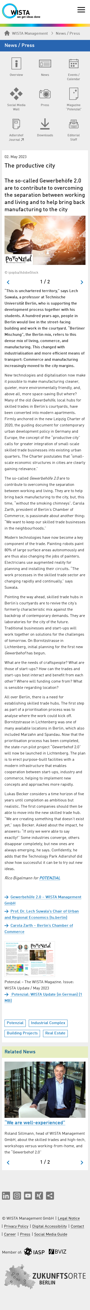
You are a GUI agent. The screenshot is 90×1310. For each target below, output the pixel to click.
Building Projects (22, 1033)
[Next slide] (82, 282)
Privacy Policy (16, 1227)
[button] (6, 1195)
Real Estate (55, 1033)
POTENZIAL (49, 878)
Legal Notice (69, 1219)
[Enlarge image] (45, 240)
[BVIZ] (57, 1253)
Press (25, 1235)
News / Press (68, 34)
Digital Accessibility (49, 1227)
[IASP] (34, 1253)
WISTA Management (30, 34)
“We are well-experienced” (34, 1123)
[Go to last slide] (8, 282)
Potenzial (15, 1023)
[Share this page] (50, 1195)
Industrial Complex (48, 1023)
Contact (77, 1227)
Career (10, 1235)
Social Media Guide (50, 1235)
